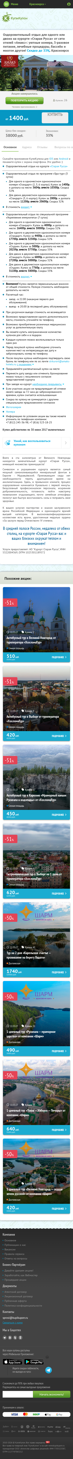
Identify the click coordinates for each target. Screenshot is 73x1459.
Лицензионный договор (18, 1296)
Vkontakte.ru (10, 1338)
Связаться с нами (13, 1322)
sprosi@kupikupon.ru (15, 1318)
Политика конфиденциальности (23, 1305)
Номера (10, 411)
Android (64, 158)
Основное (10, 147)
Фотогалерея (13, 407)
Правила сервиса (14, 1254)
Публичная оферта (15, 1301)
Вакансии (10, 1249)
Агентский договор (15, 1292)
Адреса (27, 147)
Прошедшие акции (15, 1279)
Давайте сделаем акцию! (18, 1270)
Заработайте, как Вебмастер (21, 1275)
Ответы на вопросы (15, 1258)
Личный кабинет (69, 4)
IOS (51, 158)
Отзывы (42, 147)
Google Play (34, 1362)
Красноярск (36, 4)
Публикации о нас (15, 1245)
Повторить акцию (24, 100)
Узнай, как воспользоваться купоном (32, 443)
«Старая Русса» (59, 166)
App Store (12, 1362)
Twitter (15, 1338)
